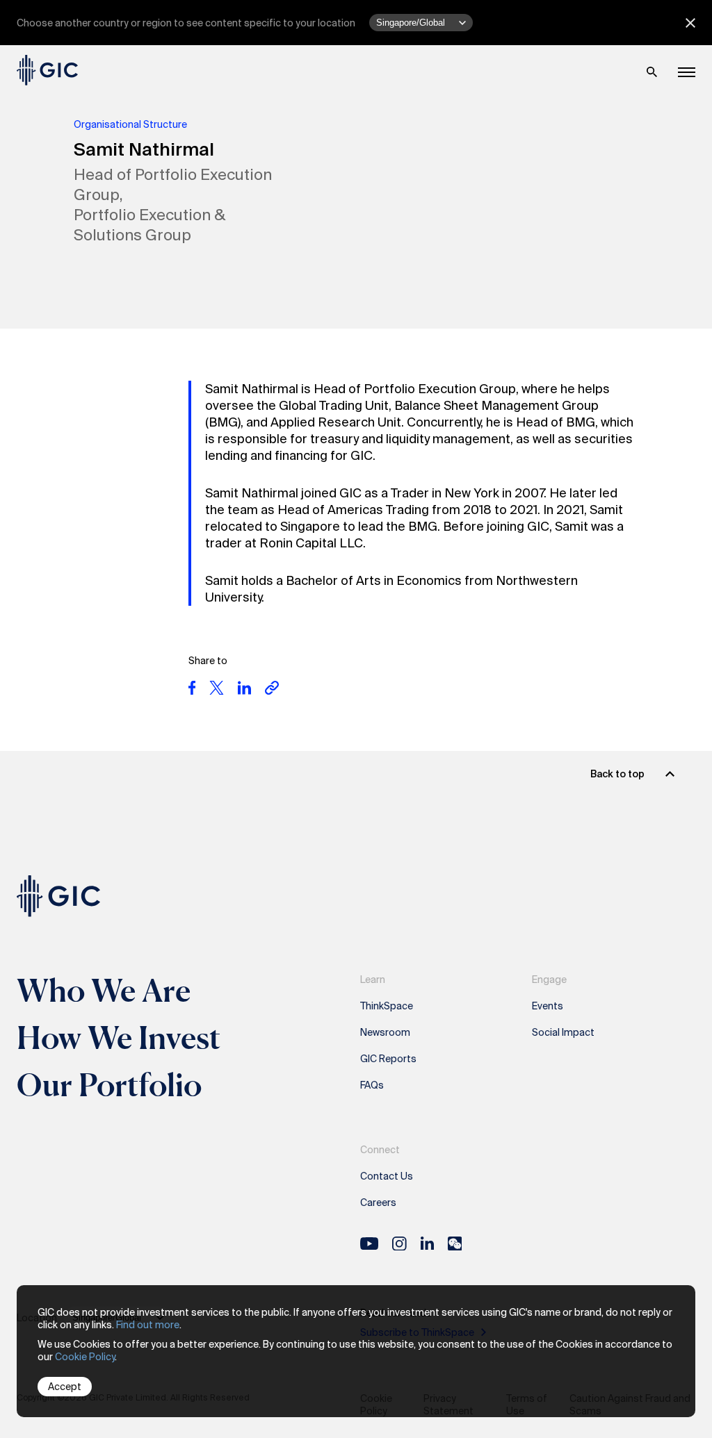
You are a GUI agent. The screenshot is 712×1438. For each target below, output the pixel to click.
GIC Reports (388, 1058)
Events (547, 1006)
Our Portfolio (109, 1084)
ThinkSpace (386, 1006)
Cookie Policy (85, 1356)
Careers (378, 1202)
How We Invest (119, 1037)
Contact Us (386, 1176)
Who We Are (104, 989)
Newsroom (385, 1032)
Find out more (147, 1325)
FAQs (372, 1085)
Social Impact (563, 1032)
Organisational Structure (130, 124)
